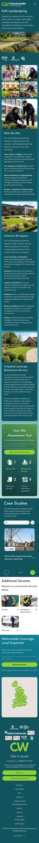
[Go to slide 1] (19, 572)
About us (19, 785)
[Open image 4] (29, 89)
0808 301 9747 (25, 761)
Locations (19, 816)
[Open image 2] (29, 73)
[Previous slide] (6, 572)
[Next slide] (32, 572)
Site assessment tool (19, 804)
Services (19, 812)
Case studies (19, 789)
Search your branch (19, 664)
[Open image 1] (10, 73)
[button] (20, 704)
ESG (19, 793)
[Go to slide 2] (21, 572)
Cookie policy (19, 824)
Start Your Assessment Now (20, 452)
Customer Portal (19, 801)
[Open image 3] (10, 89)
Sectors (19, 808)
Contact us (19, 773)
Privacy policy (19, 820)
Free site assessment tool (19, 778)
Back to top (18, 836)
